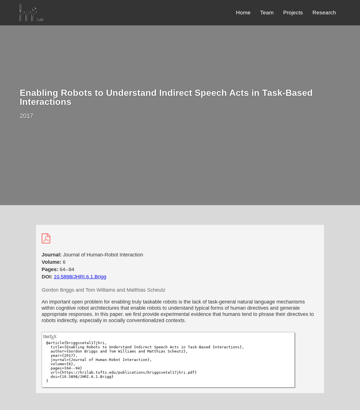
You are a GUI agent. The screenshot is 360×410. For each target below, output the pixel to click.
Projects (293, 12)
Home (243, 12)
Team (267, 12)
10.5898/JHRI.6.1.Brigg (80, 277)
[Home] (31, 19)
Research (324, 12)
